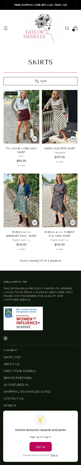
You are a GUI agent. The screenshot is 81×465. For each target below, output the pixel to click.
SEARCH (10, 405)
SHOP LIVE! (12, 357)
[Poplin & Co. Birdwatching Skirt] (21, 200)
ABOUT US (11, 364)
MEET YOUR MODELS (20, 371)
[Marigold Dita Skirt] (60, 117)
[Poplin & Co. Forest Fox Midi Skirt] (60, 200)
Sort (43, 81)
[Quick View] (34, 139)
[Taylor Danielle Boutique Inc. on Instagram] (6, 339)
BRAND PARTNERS (18, 378)
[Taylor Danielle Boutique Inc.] (40, 28)
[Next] (75, 5)
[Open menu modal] (6, 28)
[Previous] (6, 5)
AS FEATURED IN (16, 385)
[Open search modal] (67, 28)
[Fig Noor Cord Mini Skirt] (21, 117)
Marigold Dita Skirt (59, 148)
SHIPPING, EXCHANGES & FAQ (27, 392)
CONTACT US (14, 398)
